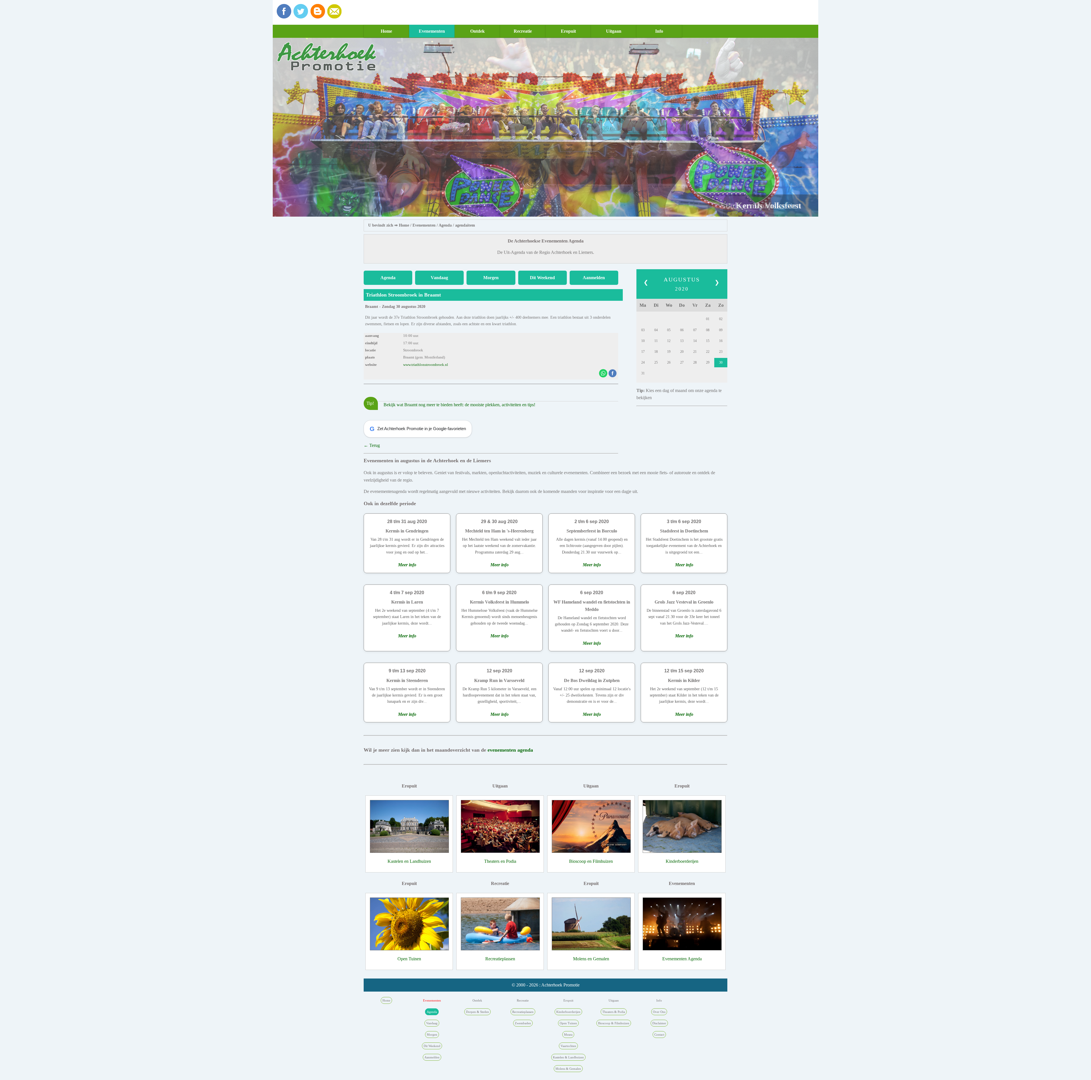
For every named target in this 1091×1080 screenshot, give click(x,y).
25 (656, 362)
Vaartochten (568, 1046)
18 (656, 352)
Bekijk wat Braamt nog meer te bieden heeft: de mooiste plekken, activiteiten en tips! (459, 404)
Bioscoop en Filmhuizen (591, 861)
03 (643, 330)
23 (721, 352)
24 (643, 362)
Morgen (491, 277)
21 (695, 352)
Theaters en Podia (500, 861)
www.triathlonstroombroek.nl (425, 365)
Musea (568, 1034)
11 (656, 341)
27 (682, 362)
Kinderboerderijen (682, 861)
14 (695, 341)
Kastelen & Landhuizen (568, 1057)
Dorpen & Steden (477, 1011)
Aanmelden (594, 277)
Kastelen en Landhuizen (409, 861)
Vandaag (439, 277)
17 (643, 352)
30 (721, 362)
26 (669, 362)
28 (695, 362)
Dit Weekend (542, 277)
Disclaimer (659, 1023)
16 (721, 341)
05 (669, 330)
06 (682, 330)
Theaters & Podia (613, 1011)
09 (721, 330)
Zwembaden (523, 1023)
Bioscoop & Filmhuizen (613, 1023)
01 (707, 319)
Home (386, 31)
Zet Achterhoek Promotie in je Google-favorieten (418, 428)
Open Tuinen (409, 958)
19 (669, 352)
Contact (659, 1034)
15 (707, 341)
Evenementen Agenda (682, 958)
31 (643, 373)
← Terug (372, 445)
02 (721, 319)
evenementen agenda (510, 750)
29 (707, 362)
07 (695, 330)
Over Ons (659, 1011)
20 (682, 352)
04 (656, 330)
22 (707, 352)
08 (707, 330)
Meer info (407, 564)
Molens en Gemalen (591, 958)
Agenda (445, 225)
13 (682, 341)
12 (669, 341)
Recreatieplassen (500, 958)
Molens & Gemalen (568, 1068)
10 (643, 341)
